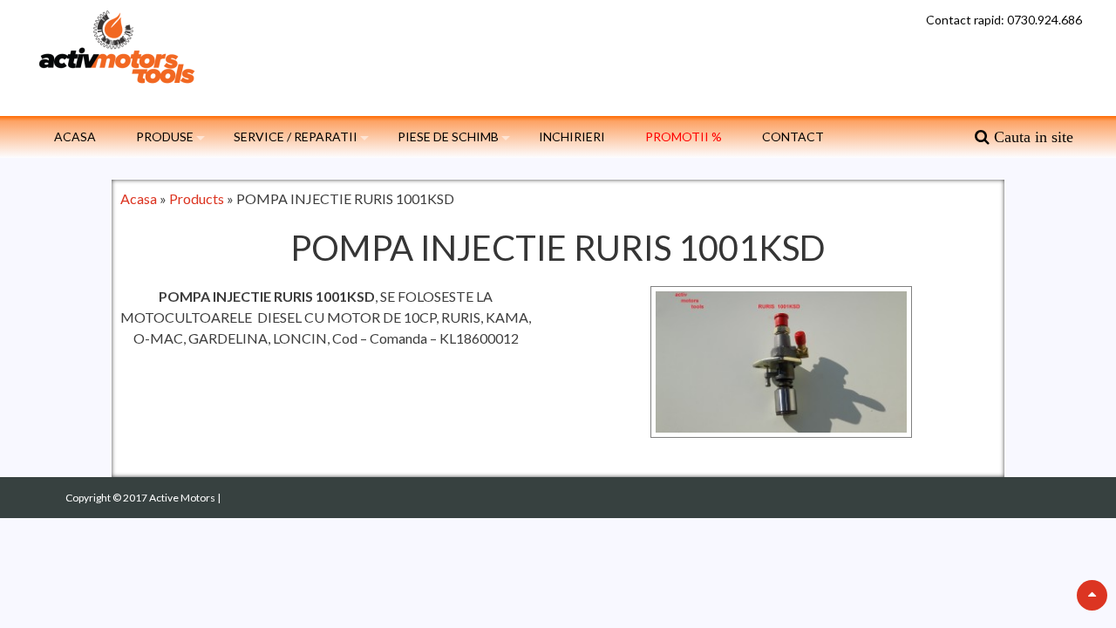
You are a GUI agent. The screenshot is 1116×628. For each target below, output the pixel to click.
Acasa (75, 136)
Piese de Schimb (448, 136)
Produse (165, 136)
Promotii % (683, 136)
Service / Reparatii (295, 136)
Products (196, 198)
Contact (793, 136)
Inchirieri (572, 136)
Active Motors (183, 497)
